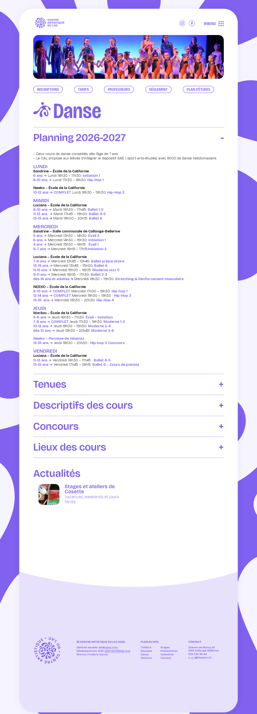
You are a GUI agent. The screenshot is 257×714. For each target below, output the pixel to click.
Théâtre (146, 647)
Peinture (146, 658)
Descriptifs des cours (83, 405)
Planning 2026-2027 (79, 138)
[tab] (128, 135)
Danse (145, 654)
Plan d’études (198, 89)
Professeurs (119, 89)
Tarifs (83, 89)
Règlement (158, 89)
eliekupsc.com (108, 647)
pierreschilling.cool (117, 651)
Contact (165, 658)
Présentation (169, 651)
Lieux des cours (69, 447)
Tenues (49, 384)
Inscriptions (48, 89)
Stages (165, 647)
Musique (146, 651)
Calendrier (167, 654)
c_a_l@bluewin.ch (200, 657)
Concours (56, 426)
